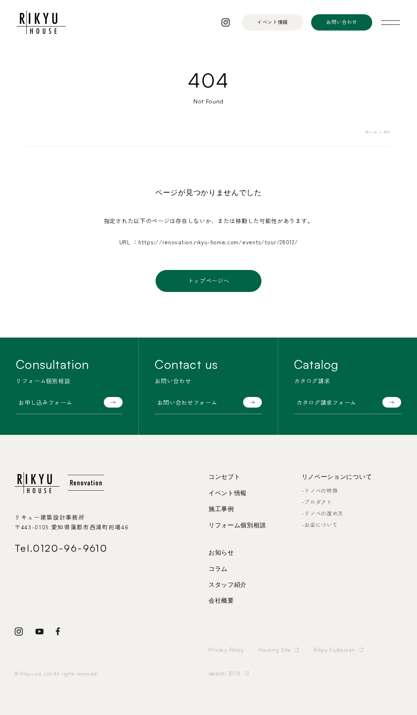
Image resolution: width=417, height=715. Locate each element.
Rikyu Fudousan (334, 650)
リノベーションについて (337, 477)
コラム (218, 569)
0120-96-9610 (70, 548)
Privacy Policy (226, 650)
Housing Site (274, 650)
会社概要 (221, 600)
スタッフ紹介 (227, 584)
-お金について (320, 525)
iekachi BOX (224, 673)
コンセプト (224, 477)
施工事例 (221, 509)
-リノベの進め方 (323, 513)
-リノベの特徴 (320, 490)
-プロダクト (317, 502)
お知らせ (221, 552)
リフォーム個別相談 (237, 525)
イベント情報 (227, 493)
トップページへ (209, 280)
